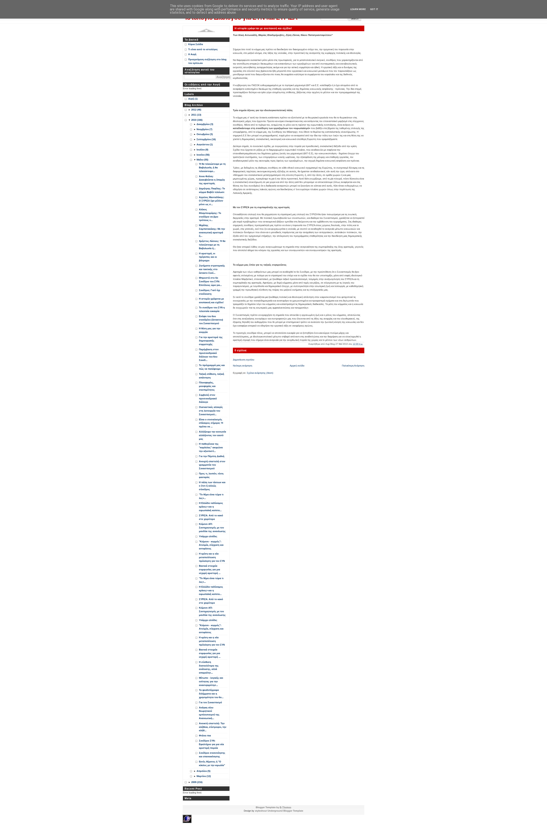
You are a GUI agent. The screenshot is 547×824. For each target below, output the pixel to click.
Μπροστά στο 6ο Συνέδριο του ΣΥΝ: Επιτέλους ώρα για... (210, 281)
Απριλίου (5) (203, 771)
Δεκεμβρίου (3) (205, 124)
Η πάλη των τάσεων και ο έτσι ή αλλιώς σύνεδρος (212, 486)
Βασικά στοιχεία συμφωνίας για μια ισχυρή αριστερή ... (210, 569)
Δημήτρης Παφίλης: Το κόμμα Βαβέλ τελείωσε (212, 190)
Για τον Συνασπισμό (210, 702)
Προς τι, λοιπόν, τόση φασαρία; (211, 475)
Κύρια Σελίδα (195, 44)
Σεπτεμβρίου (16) (206, 139)
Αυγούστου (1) (205, 144)
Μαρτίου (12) (204, 776)
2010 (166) (197, 120)
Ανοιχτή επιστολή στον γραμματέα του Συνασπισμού (212, 465)
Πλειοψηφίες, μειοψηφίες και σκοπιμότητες (207, 386)
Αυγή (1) (193, 98)
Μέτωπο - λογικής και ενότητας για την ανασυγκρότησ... (211, 681)
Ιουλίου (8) (202, 149)
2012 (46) (196, 109)
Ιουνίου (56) (203, 154)
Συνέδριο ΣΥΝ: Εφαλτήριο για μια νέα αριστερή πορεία (211, 744)
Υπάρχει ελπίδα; (208, 536)
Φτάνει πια (205, 735)
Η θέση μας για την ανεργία (209, 330)
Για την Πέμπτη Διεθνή (211, 456)
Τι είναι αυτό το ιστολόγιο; (203, 49)
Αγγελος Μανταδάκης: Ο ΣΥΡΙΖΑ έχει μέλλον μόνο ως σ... (211, 201)
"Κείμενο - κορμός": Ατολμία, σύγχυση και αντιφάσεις (211, 545)
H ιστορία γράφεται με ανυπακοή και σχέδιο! (263, 28)
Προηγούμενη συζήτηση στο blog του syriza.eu (207, 61)
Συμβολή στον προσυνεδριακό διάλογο (208, 398)
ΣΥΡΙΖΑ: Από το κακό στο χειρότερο (211, 517)
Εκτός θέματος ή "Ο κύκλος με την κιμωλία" (212, 763)
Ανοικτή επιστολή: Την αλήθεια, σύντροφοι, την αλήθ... (212, 727)
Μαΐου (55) (202, 159)
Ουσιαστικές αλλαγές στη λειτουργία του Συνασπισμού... (211, 411)
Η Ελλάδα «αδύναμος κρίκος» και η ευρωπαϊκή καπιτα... (211, 507)
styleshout (261, 810)
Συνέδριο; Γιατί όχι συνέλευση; (209, 292)
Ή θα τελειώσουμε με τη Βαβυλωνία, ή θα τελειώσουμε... (212, 167)
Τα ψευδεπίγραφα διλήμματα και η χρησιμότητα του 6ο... (211, 694)
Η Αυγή (192, 54)
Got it (374, 9)
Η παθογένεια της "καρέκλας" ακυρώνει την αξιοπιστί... (211, 447)
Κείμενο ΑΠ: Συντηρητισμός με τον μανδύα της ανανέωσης (212, 528)
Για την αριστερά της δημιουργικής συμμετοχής (211, 341)
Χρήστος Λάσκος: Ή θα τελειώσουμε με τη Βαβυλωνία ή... (212, 245)
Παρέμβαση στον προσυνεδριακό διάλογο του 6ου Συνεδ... (209, 354)
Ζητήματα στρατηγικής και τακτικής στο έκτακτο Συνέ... (212, 269)
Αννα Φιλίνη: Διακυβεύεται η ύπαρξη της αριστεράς (212, 180)
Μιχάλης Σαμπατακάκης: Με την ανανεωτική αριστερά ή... (212, 230)
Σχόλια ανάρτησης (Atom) (260, 373)
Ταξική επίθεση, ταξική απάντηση (211, 376)
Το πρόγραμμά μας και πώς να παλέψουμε (212, 367)
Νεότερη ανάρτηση (242, 365)
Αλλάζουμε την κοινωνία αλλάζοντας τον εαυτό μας (212, 435)
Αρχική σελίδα (297, 365)
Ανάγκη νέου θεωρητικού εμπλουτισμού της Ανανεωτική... (209, 713)
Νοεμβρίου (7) (204, 129)
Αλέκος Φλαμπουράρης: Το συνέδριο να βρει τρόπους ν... (210, 214)
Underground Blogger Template (285, 810)
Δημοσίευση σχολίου (243, 359)
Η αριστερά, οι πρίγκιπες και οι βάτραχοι (208, 257)
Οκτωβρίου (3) (205, 134)
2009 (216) (197, 782)
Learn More (358, 9)
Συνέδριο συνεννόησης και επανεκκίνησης (212, 755)
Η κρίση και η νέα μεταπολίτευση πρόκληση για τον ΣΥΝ (212, 557)
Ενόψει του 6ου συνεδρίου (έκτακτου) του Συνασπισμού (211, 320)
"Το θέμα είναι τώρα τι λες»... (211, 496)
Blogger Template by (273, 807)
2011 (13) (196, 114)
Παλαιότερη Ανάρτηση (353, 365)
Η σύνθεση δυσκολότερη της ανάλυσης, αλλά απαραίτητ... (209, 667)
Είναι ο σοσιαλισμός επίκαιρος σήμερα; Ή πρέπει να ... (211, 423)
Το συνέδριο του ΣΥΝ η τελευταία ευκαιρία (212, 309)
